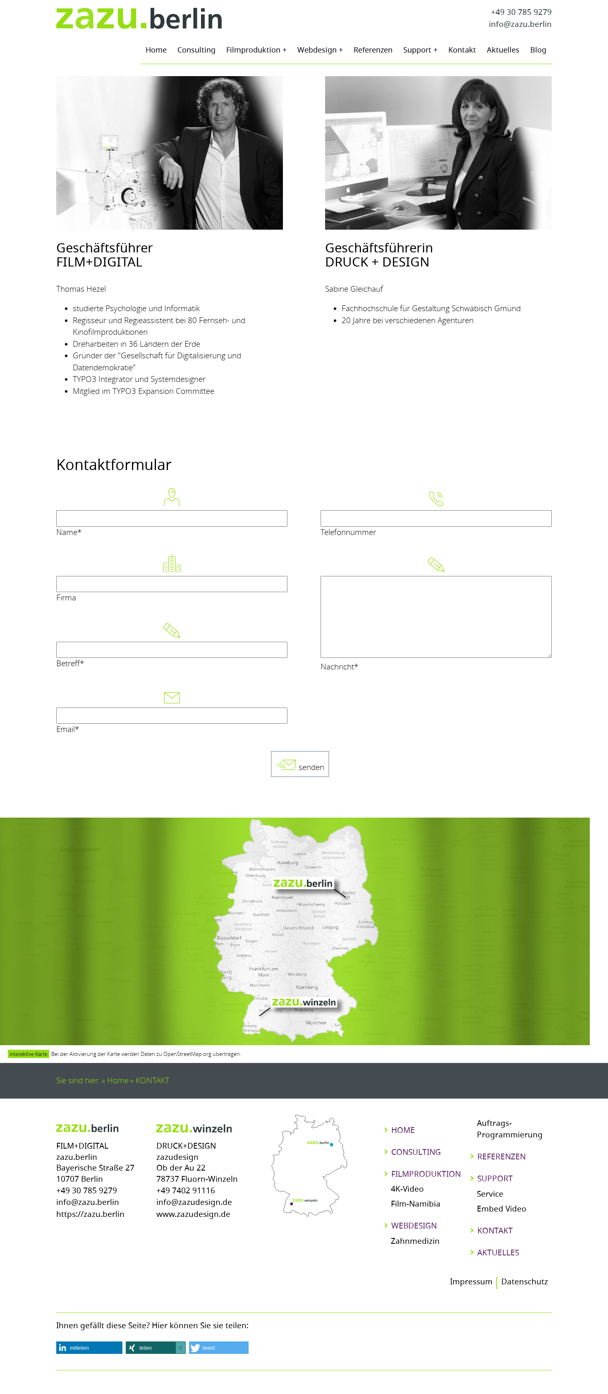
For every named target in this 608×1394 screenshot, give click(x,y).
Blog (538, 51)
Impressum (471, 1282)
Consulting (196, 51)
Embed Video (502, 1209)
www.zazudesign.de (193, 1215)
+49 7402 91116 (185, 1191)
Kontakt (462, 51)
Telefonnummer (348, 532)
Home (156, 51)
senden (310, 767)
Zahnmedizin (415, 1242)
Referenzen (373, 51)
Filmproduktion (254, 51)
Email (67, 729)
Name (68, 532)
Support (418, 51)
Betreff (70, 663)
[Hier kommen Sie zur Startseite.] (139, 19)
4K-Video (407, 1189)
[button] (89, 1347)
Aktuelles (503, 51)
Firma (66, 597)
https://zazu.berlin (90, 1215)
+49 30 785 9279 (521, 13)
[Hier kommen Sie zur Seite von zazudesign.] (194, 1127)
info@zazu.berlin (520, 25)
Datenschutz (524, 1282)
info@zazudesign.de (194, 1203)
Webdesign (318, 51)
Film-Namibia (415, 1204)
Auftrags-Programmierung (510, 1130)
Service (490, 1194)
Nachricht (339, 667)
